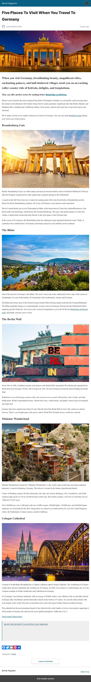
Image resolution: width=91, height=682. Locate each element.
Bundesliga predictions (56, 94)
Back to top (85, 672)
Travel (13, 654)
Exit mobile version (45, 678)
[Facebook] (4, 648)
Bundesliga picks (75, 115)
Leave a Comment (45, 661)
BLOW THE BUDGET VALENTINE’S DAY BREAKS (26, 624)
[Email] (11, 648)
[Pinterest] (15, 648)
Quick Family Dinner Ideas (12, 616)
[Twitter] (7, 648)
